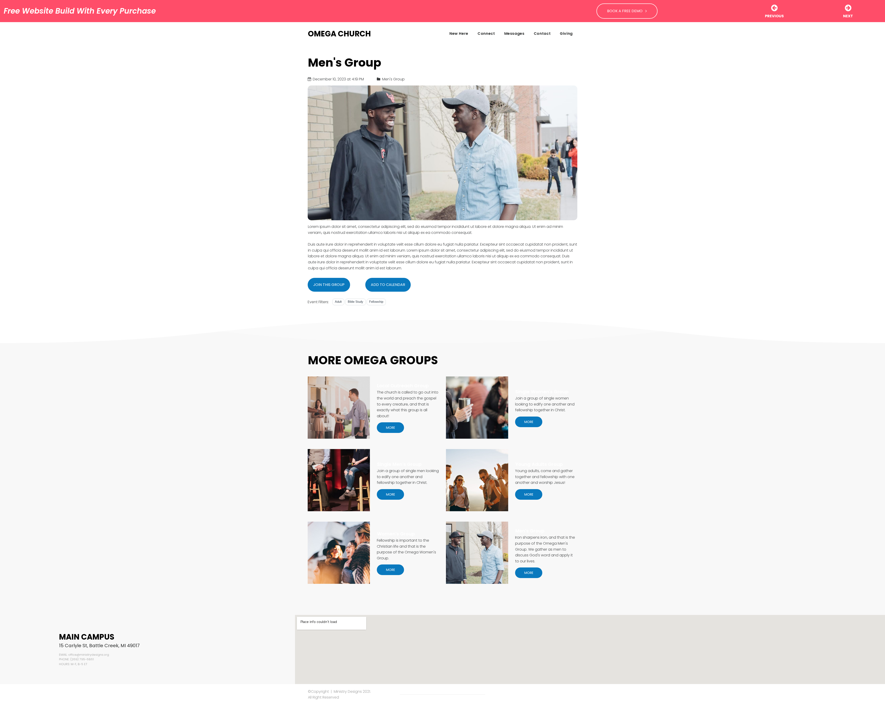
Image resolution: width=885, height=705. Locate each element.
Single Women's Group (542, 391)
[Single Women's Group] (477, 407)
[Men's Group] (477, 553)
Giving (566, 33)
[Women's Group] (339, 553)
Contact (542, 33)
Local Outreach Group (403, 385)
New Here (458, 33)
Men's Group (530, 531)
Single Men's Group (399, 464)
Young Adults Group (539, 464)
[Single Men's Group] (339, 480)
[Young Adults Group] (477, 480)
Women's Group (396, 534)
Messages (514, 33)
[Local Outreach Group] (339, 407)
